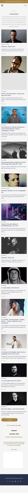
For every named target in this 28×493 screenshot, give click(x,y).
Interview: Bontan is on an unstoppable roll (13, 191)
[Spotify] (20, 481)
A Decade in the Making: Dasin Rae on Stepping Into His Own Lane (13, 353)
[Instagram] (9, 481)
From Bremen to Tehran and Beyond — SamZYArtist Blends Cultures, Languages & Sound (13, 128)
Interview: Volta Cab (7, 257)
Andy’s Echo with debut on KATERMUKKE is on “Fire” (9, 225)
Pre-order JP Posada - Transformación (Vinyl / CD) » (14, 1)
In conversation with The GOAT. (11, 381)
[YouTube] (15, 481)
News (8, 44)
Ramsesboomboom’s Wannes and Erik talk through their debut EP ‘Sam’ (13, 163)
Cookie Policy (20, 478)
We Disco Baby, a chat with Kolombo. (13, 409)
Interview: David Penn (8, 46)
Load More (9, 419)
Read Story (3, 53)
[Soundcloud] (12, 481)
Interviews (3, 44)
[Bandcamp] (18, 481)
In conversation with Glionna (10, 288)
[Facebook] (7, 481)
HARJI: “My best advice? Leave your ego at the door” (12, 94)
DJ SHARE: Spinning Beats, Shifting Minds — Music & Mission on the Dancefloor (12, 321)
